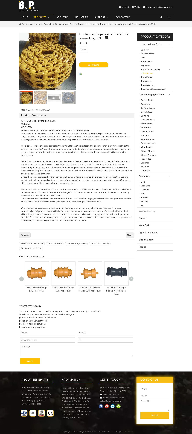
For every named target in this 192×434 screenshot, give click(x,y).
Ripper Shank (147, 151)
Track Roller (146, 62)
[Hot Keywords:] (161, 16)
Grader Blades (148, 120)
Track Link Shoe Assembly (153, 89)
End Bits (145, 116)
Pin (142, 205)
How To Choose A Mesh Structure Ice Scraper (76, 388)
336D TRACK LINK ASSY (32, 244)
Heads (142, 247)
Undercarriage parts (76, 244)
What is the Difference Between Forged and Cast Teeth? (76, 408)
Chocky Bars (147, 132)
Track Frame (146, 77)
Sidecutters (146, 124)
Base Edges (146, 112)
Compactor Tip (147, 211)
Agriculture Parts (148, 232)
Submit (30, 361)
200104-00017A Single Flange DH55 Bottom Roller (116, 291)
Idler (143, 58)
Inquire (95, 65)
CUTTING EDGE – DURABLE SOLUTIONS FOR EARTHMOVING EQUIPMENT (76, 398)
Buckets (143, 218)
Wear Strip (144, 225)
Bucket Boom (146, 240)
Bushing (145, 167)
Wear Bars (146, 128)
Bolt (143, 182)
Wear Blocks (146, 147)
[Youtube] (107, 406)
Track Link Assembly (150, 69)
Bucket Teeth (147, 100)
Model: (24, 110)
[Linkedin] (112, 406)
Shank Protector (149, 155)
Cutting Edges (148, 108)
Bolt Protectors (148, 143)
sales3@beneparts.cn (163, 7)
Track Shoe (146, 81)
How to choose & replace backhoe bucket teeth (76, 395)
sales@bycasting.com (110, 401)
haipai (130, 432)
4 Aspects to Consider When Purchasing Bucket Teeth (76, 405)
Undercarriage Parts (150, 44)
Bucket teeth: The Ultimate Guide (76, 401)
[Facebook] (101, 406)
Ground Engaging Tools (151, 95)
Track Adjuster (147, 85)
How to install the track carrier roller (76, 391)
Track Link (148, 73)
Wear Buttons (147, 139)
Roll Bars (145, 135)
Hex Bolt (145, 190)
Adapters (145, 104)
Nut (142, 194)
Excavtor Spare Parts (31, 248)
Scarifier (145, 163)
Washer (144, 202)
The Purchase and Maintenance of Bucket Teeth (76, 411)
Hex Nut (145, 198)
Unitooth (145, 171)
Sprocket (145, 50)
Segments (145, 66)
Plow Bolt (145, 186)
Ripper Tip (146, 159)
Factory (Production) (71, 418)
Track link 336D (55, 244)
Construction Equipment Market (76, 414)
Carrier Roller (147, 54)
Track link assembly (100, 244)
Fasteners (144, 176)
